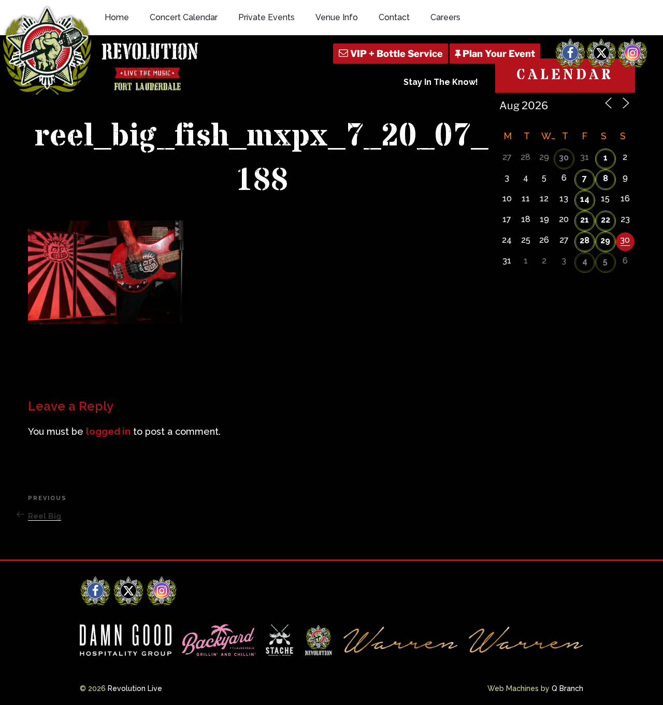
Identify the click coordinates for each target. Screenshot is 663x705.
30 (564, 158)
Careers (445, 17)
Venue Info (336, 17)
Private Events (266, 17)
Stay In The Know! (440, 82)
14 (584, 199)
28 (584, 240)
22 (605, 220)
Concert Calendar (184, 17)
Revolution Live (135, 688)
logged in (108, 431)
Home (117, 17)
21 (584, 220)
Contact (394, 17)
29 (605, 240)
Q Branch (567, 688)
